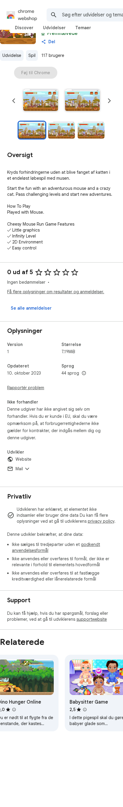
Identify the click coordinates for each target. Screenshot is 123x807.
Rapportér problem (25, 387)
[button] (40, 100)
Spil (32, 55)
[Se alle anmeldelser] (31, 308)
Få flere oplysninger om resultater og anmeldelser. (55, 291)
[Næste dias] (109, 101)
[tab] (24, 27)
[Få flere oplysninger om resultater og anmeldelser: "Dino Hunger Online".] (14, 709)
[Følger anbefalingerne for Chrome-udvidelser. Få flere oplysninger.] (43, 33)
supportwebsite (91, 619)
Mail (19, 468)
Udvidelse (11, 55)
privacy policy (101, 521)
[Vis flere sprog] (83, 373)
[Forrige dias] (14, 101)
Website (23, 459)
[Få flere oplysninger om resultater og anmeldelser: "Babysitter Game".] (85, 709)
